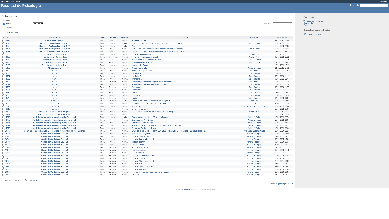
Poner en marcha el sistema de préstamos (149, 104)
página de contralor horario (143, 156)
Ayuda (17, 1)
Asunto (184, 37)
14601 (7, 166)
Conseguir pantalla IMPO (142, 123)
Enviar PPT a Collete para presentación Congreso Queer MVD (157, 43)
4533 (8, 87)
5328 (8, 112)
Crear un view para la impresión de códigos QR (151, 101)
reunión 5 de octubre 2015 (143, 139)
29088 (7, 175)
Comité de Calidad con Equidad (54, 134)
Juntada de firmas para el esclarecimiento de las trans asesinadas (159, 49)
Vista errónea (137, 106)
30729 (7, 145)
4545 (8, 98)
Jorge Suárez (254, 71)
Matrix (54, 71)
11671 (7, 150)
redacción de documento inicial (145, 57)
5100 (8, 65)
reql (133, 114)
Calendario (308, 23)
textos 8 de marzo (139, 142)
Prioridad (125, 37)
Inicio (3, 1)
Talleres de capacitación (142, 71)
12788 (7, 156)
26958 (7, 172)
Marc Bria (254, 101)
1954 (8, 101)
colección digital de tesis (142, 62)
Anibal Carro (254, 62)
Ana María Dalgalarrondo (254, 131)
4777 (8, 125)
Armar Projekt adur (139, 68)
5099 (8, 54)
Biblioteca (136, 95)
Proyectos (10, 1)
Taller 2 (138, 76)
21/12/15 (135, 175)
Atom (282, 184)
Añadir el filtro (267, 23)
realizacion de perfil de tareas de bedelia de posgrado (154, 112)
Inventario (54, 101)
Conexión (383, 1)
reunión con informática (141, 54)
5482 (8, 41)
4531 (8, 76)
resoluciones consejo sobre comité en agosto (150, 172)
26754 (7, 139)
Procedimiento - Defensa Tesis (54, 54)
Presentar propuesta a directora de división (149, 84)
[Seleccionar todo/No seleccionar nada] (3, 38)
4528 (8, 82)
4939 (8, 57)
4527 (8, 84)
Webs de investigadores (54, 41)
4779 (8, 128)
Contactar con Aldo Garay (142, 120)
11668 (7, 147)
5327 (8, 114)
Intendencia (137, 79)
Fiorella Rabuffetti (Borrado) (254, 106)
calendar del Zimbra (140, 65)
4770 (8, 46)
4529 (8, 71)
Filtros (7, 21)
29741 (7, 131)
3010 (8, 109)
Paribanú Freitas (254, 43)
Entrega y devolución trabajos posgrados (54, 112)
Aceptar (7, 32)
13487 (7, 161)
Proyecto (53, 37)
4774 (8, 49)
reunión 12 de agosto (141, 136)
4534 (8, 90)
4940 (8, 62)
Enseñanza (136, 90)
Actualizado (282, 37)
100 (34, 180)
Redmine (187, 189)
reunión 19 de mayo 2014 (142, 166)
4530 (8, 73)
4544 (8, 95)
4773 (8, 51)
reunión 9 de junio (139, 169)
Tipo (102, 37)
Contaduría (136, 93)
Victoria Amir (254, 54)
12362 (7, 153)
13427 (7, 158)
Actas (134, 46)
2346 (8, 106)
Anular (16, 32)
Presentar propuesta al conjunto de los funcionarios (153, 82)
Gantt (305, 25)
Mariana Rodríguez (254, 134)
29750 (7, 142)
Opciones (8, 27)
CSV (287, 184)
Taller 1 (138, 73)
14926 (7, 169)
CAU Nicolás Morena (312, 34)
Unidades (136, 98)
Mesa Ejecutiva (54, 68)
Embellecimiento (139, 41)
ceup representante (140, 150)
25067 (7, 136)
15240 (7, 134)
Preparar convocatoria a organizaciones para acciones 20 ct (157, 125)
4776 (8, 123)
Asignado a (254, 37)
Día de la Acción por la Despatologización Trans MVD (54, 117)
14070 (7, 164)
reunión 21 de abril (140, 164)
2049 (8, 104)
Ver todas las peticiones (313, 21)
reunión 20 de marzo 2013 (143, 161)
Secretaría (136, 87)
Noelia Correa (254, 49)
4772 (8, 43)
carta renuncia (138, 145)
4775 (8, 120)
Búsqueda (354, 5)
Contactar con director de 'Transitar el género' (150, 117)
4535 (8, 93)
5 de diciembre (138, 153)
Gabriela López (254, 60)
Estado (8, 23)
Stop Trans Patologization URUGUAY (54, 43)
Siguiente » (8, 180)
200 (37, 180)
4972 (8, 60)
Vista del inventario (140, 109)
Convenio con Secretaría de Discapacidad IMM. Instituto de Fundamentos (54, 131)
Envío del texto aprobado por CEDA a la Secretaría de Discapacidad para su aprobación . (169, 131)
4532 (8, 79)
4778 (8, 117)
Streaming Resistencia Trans (144, 128)
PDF (291, 184)
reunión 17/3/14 (138, 158)
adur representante (140, 147)
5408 (8, 68)
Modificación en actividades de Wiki (146, 60)
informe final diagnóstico (142, 134)
